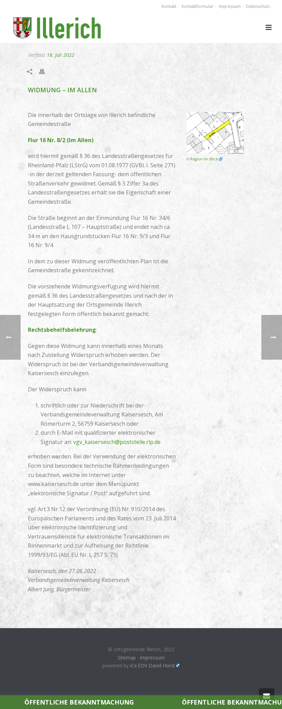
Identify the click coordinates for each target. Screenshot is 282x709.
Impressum (152, 657)
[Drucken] (45, 71)
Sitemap (127, 657)
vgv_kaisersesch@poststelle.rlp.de (117, 442)
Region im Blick (204, 159)
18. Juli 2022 (60, 55)
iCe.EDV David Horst (152, 665)
